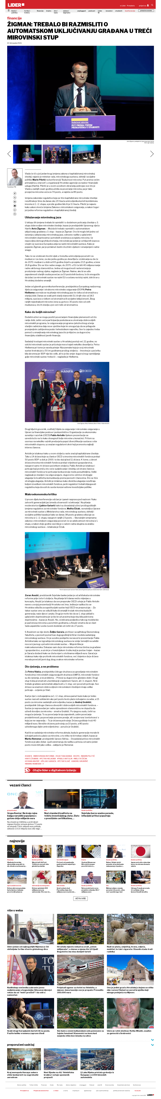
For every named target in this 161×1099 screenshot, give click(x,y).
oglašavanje (87, 1090)
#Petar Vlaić (63, 761)
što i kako (56, 12)
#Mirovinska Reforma (43, 756)
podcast (92, 11)
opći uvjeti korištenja (102, 1090)
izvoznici (109, 11)
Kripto (52, 1085)
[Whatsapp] (14, 209)
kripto (48, 11)
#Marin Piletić (88, 756)
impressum (75, 1090)
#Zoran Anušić (32, 761)
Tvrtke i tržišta (33, 1085)
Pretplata (131, 6)
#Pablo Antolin (64, 759)
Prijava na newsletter (41, 1090)
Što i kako (60, 1085)
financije (40, 11)
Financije (44, 1085)
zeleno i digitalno (66, 12)
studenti (118, 11)
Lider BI (100, 12)
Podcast (91, 1085)
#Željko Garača (48, 761)
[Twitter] (14, 197)
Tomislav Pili (11, 187)
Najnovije (17, 841)
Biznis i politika (21, 1085)
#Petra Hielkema (47, 759)
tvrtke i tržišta (27, 12)
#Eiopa (76, 756)
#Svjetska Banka (64, 756)
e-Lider (123, 6)
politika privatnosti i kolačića (121, 1090)
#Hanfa (28, 756)
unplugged (81, 11)
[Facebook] (14, 193)
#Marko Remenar (33, 764)
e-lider (56, 1090)
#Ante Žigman (31, 759)
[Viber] (14, 214)
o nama (65, 1090)
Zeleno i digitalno (71, 1085)
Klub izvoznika (109, 1085)
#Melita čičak (80, 759)
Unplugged (82, 1085)
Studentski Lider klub (123, 1085)
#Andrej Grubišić (79, 761)
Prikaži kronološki (146, 10)
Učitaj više (80, 898)
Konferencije (137, 1085)
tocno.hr (138, 1090)
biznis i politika (14, 12)
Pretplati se (24, 1090)
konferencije (130, 11)
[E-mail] (14, 205)
